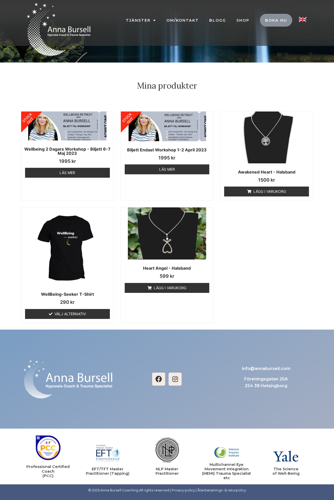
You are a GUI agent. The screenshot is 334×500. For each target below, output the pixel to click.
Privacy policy (183, 490)
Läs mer (67, 172)
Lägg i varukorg (269, 191)
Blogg (217, 20)
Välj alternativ (70, 314)
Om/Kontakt (182, 20)
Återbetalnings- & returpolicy (221, 490)
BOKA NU (276, 20)
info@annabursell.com (266, 368)
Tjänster (138, 20)
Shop (242, 20)
